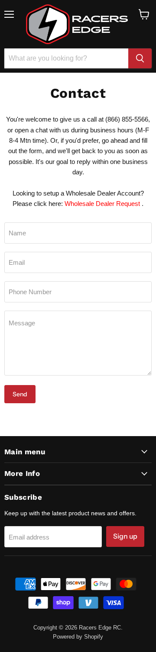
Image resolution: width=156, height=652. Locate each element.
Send (20, 394)
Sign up (125, 536)
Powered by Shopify (78, 636)
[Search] (140, 58)
